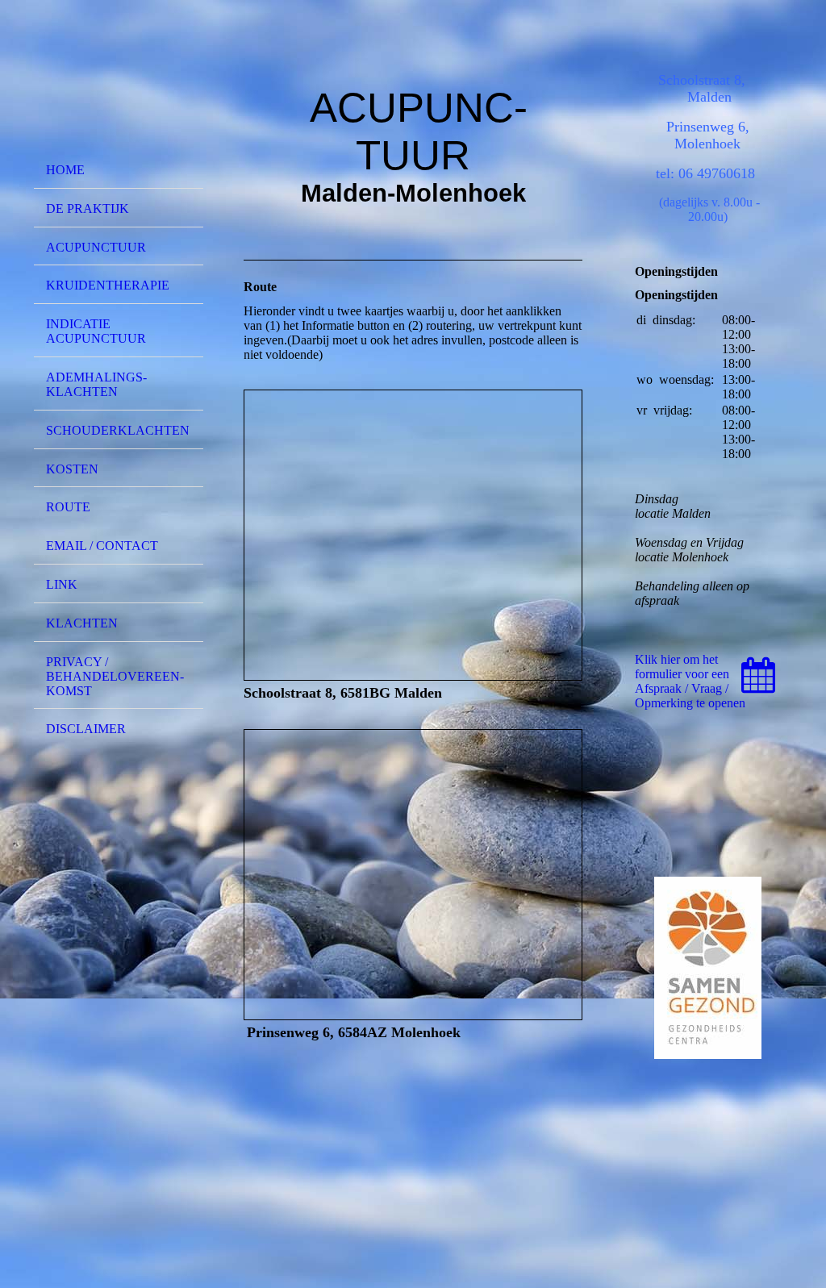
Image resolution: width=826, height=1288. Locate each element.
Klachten (82, 623)
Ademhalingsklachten (96, 384)
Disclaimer (86, 729)
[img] (118, 83)
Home (65, 170)
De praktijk (87, 208)
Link (61, 584)
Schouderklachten (118, 430)
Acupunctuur (96, 247)
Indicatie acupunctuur (96, 331)
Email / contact (102, 545)
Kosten (72, 469)
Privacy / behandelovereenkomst (115, 676)
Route (68, 507)
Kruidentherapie (107, 285)
